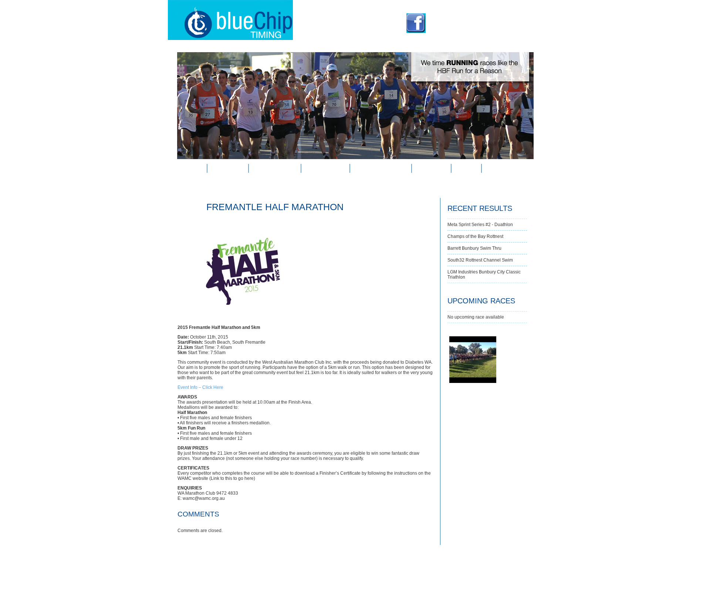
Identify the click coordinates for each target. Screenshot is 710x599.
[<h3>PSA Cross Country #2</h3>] (449, 336)
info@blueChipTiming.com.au (475, 29)
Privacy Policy (349, 584)
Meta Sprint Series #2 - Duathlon (480, 224)
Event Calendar (380, 168)
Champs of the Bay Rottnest (475, 236)
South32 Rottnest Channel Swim (480, 260)
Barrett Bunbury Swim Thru (474, 248)
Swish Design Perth (424, 584)
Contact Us (504, 168)
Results (431, 168)
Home (192, 168)
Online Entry (274, 168)
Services (228, 168)
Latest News (325, 168)
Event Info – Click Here (200, 387)
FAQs (466, 168)
